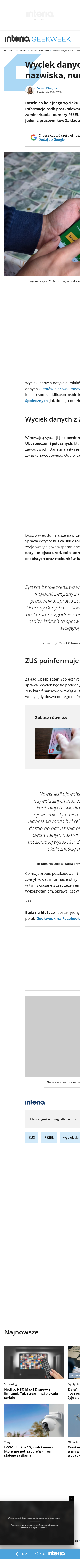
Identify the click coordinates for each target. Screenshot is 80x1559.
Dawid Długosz (47, 88)
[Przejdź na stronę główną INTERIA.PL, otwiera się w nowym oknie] (17, 38)
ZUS (32, 1137)
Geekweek (21, 50)
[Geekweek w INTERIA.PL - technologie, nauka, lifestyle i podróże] (51, 38)
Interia (8, 50)
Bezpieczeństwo (40, 50)
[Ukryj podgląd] (71, 1498)
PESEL (49, 1137)
